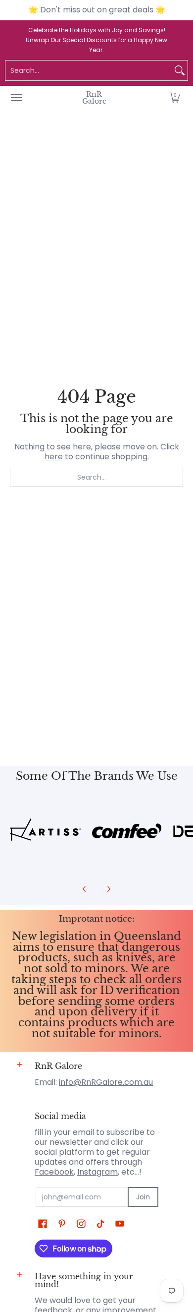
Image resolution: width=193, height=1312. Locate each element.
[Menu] (16, 98)
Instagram (97, 1172)
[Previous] (85, 889)
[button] (174, 98)
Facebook (54, 1172)
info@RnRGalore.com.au (106, 1082)
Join (143, 1197)
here (54, 456)
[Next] (108, 889)
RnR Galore (94, 98)
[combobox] (88, 70)
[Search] (180, 70)
